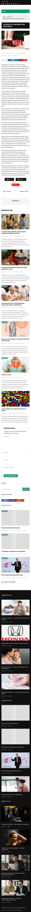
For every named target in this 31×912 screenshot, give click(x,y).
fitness (15, 184)
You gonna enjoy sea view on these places (11, 794)
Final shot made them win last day (10, 528)
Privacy (3, 910)
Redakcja (24, 53)
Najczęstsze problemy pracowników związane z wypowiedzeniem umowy (13, 874)
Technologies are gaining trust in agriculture (13, 551)
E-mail (6, 460)
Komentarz (7, 436)
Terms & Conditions (16, 910)
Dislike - (21, 179)
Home (2, 1)
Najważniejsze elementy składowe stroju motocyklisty (14, 643)
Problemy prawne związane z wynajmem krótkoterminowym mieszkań (11, 899)
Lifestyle (6, 1)
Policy (8, 910)
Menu (5, 11)
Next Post (22, 191)
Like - (10, 179)
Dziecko (4, 215)
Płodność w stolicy (6, 374)
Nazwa (6, 452)
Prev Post (8, 191)
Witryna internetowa (9, 467)
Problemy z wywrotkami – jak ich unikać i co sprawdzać (14, 824)
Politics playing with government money (12, 575)
